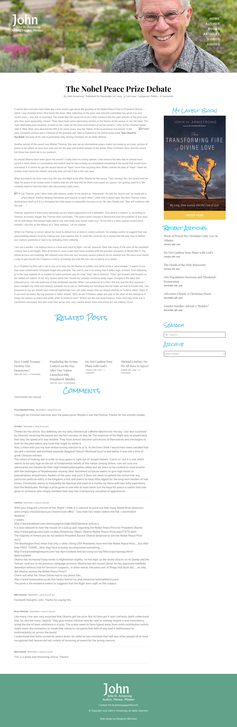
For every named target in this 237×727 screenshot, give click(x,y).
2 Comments (69, 383)
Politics (154, 96)
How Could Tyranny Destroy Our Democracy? (27, 366)
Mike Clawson (20, 595)
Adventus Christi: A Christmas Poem (187, 294)
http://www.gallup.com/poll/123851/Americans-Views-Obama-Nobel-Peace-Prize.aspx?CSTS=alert (75, 531)
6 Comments (166, 96)
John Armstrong (75, 96)
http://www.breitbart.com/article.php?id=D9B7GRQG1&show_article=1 (56, 523)
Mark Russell (20, 652)
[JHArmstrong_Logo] (119, 681)
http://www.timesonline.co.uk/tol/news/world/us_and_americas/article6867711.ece (66, 579)
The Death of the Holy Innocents (185, 265)
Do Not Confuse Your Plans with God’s (188, 252)
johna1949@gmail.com (126, 705)
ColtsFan (18, 503)
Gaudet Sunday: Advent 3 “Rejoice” (186, 306)
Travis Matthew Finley (24, 410)
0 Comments (35, 374)
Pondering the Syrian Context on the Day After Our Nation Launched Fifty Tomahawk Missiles (64, 370)
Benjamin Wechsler (127, 718)
